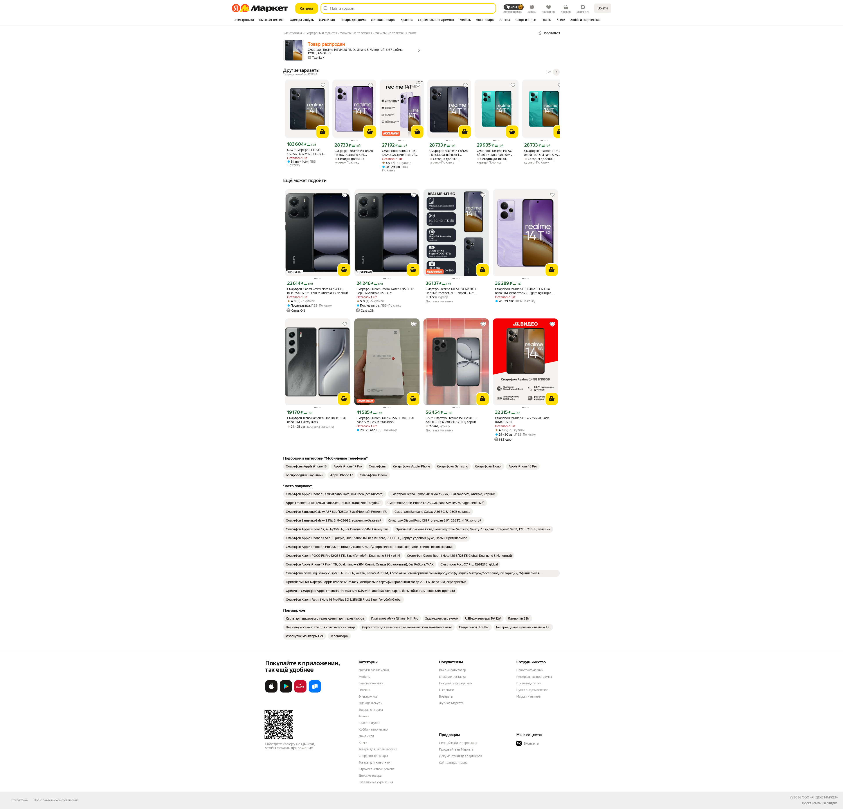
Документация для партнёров (460, 756)
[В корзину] (322, 131)
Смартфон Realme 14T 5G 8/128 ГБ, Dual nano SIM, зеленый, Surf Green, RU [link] (542, 153)
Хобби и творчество (373, 729)
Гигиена (364, 690)
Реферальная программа (534, 676)
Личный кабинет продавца (458, 743)
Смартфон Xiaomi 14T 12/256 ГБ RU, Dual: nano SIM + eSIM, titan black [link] (385, 420)
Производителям (528, 683)
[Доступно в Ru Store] (315, 691)
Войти (603, 8)
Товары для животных (374, 762)
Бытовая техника (371, 683)
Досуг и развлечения (374, 670)
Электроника (368, 696)
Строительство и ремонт (376, 769)
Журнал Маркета (451, 703)
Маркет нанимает (529, 696)
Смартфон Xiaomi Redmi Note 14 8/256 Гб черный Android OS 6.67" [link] (385, 291)
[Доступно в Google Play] (286, 691)
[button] (547, 743)
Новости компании (529, 670)
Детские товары (370, 775)
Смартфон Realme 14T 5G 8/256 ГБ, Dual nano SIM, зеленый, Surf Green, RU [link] (494, 153)
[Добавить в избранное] (323, 85)
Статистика (19, 800)
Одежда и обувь (370, 703)
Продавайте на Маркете (456, 749)
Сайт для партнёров (453, 762)
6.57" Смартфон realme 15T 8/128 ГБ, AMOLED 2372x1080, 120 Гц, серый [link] (451, 420)
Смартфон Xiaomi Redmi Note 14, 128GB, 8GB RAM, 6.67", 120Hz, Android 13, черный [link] (317, 291)
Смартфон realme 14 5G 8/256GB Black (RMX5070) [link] (522, 420)
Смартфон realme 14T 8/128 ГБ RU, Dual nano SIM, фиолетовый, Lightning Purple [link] (354, 153)
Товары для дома (371, 709)
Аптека (364, 716)
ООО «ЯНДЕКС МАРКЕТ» (820, 797)
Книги (363, 742)
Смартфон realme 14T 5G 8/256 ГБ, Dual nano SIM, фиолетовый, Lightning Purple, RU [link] (523, 291)
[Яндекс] (832, 803)
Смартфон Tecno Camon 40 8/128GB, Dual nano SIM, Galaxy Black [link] (316, 420)
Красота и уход (369, 723)
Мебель (364, 676)
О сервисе (446, 690)
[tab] (244, 20)
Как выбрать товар (452, 670)
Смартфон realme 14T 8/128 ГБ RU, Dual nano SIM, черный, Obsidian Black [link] (448, 153)
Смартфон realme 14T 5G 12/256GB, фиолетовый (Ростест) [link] (399, 153)
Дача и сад (366, 736)
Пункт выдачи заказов (532, 690)
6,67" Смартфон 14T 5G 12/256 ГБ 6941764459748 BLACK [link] (306, 152)
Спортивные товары (373, 756)
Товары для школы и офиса (378, 749)
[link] (306, 466)
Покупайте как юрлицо (455, 683)
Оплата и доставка (452, 676)
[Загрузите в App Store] (271, 691)
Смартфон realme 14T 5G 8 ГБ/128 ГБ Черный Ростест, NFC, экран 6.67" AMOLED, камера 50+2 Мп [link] (451, 291)
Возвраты (446, 696)
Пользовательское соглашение (56, 800)
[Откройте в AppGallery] (300, 691)
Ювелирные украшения (376, 782)
